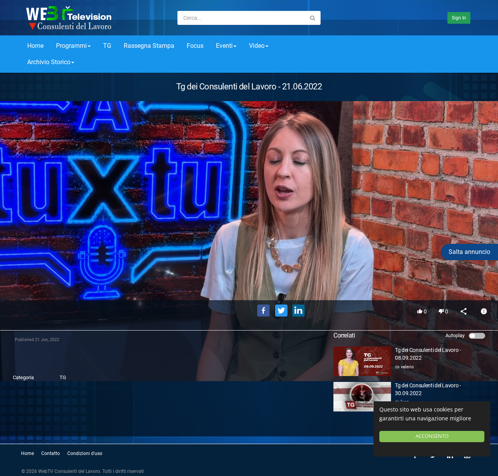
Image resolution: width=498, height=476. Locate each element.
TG (107, 45)
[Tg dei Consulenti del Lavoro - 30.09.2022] (362, 396)
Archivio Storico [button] (48, 62)
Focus (195, 45)
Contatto (50, 453)
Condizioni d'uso (84, 453)
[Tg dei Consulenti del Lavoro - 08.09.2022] (362, 361)
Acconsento (432, 436)
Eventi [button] (224, 45)
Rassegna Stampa (149, 45)
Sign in (459, 18)
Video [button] (257, 45)
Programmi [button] (71, 45)
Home (35, 45)
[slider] (249, 283)
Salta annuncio (469, 252)
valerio (407, 366)
